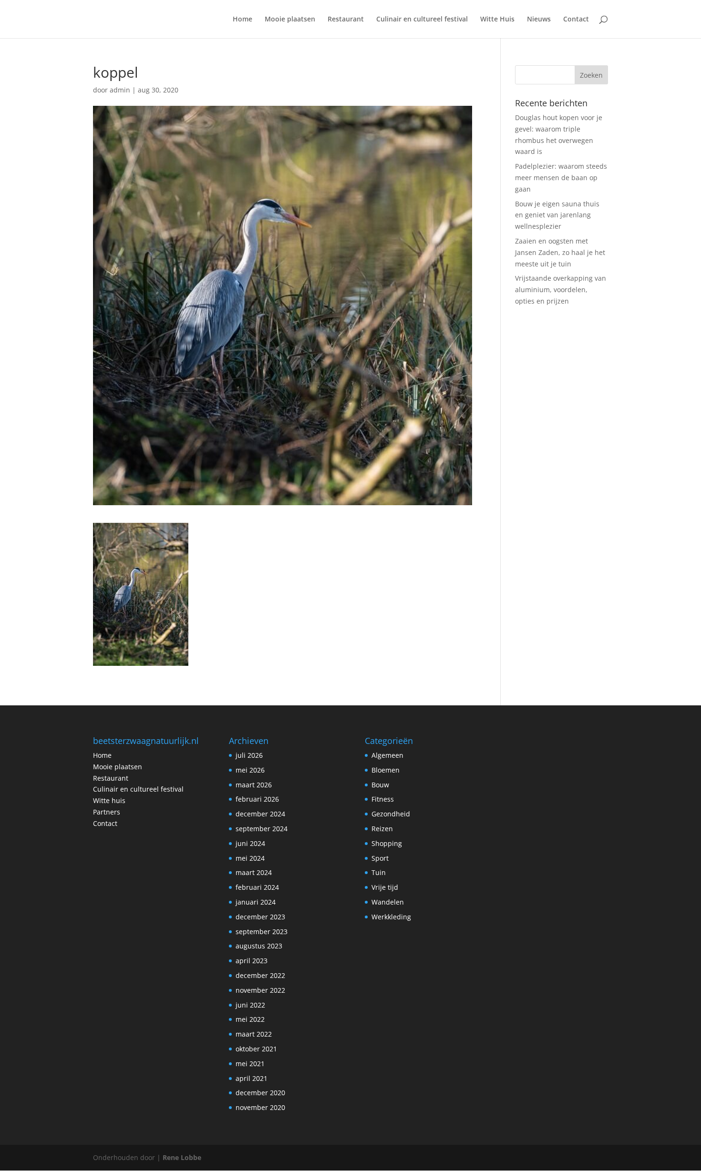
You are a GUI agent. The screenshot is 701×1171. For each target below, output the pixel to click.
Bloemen (385, 769)
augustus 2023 (259, 945)
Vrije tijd (384, 887)
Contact (576, 19)
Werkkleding (391, 916)
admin (120, 89)
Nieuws (539, 19)
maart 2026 (254, 784)
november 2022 (260, 990)
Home (242, 19)
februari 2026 (257, 799)
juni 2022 (250, 1004)
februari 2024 (257, 887)
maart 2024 (254, 872)
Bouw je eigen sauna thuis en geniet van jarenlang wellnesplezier (557, 215)
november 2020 (260, 1107)
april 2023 (252, 960)
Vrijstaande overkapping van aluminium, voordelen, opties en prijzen (560, 289)
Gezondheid (390, 813)
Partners (106, 811)
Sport (380, 858)
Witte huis (109, 800)
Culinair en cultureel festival (422, 19)
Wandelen (387, 901)
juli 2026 (249, 755)
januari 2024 (256, 901)
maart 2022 (254, 1034)
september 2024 (262, 828)
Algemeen (387, 755)
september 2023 (262, 931)
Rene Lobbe (182, 1157)
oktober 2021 (256, 1048)
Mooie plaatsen (290, 19)
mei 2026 (250, 769)
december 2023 (260, 916)
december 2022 (260, 975)
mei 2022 (250, 1019)
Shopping (386, 843)
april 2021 (252, 1078)
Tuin (378, 872)
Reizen (382, 828)
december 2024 (260, 813)
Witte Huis (497, 19)
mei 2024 (250, 858)
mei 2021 (250, 1063)
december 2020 (260, 1092)
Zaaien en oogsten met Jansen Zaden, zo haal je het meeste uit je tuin (560, 252)
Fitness (382, 799)
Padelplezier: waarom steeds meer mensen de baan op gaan (561, 177)
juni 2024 (250, 843)
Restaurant (346, 19)
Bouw (380, 784)
